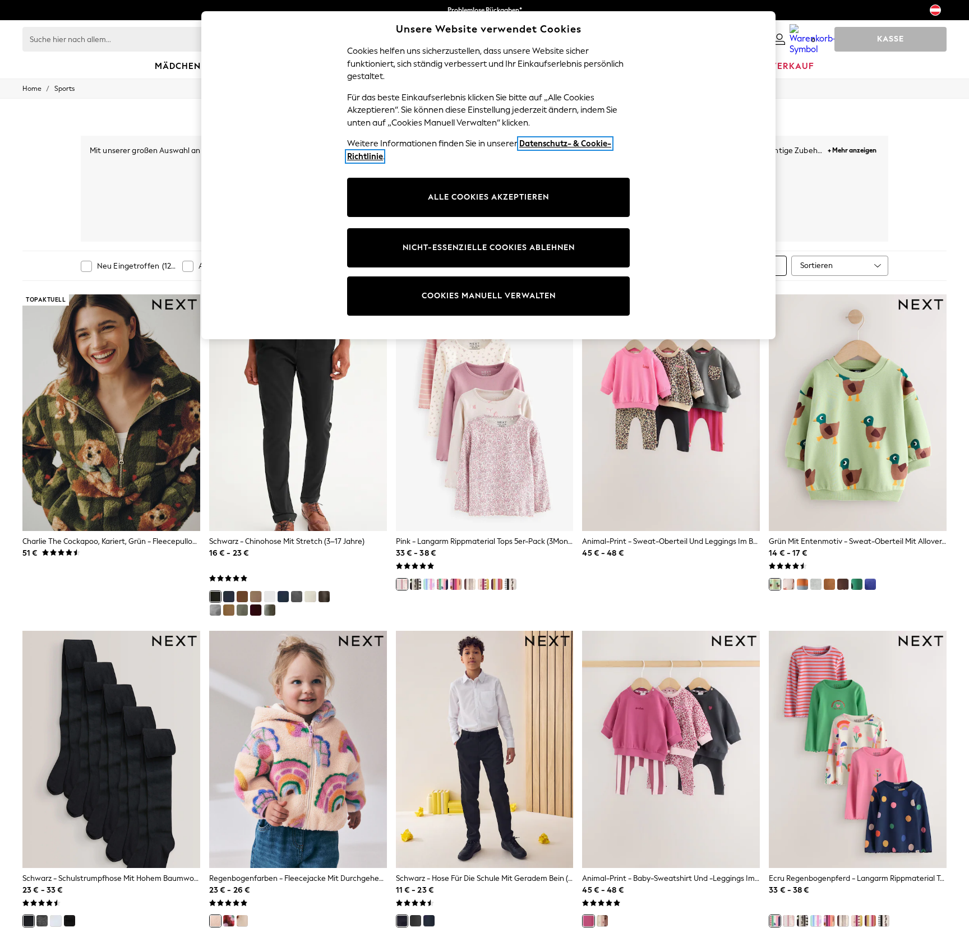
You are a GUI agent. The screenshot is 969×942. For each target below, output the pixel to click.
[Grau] (215, 610)
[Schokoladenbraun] (324, 596)
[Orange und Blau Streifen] (802, 584)
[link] (779, 39)
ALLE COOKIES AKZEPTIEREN (488, 197)
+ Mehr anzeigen (852, 148)
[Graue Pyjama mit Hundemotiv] (816, 584)
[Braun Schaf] (842, 584)
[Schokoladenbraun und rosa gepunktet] (602, 920)
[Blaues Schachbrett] (870, 584)
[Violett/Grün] (496, 584)
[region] (488, 175)
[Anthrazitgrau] (296, 596)
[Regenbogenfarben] (215, 920)
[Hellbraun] (228, 610)
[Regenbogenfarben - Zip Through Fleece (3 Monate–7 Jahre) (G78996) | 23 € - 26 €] (298, 749)
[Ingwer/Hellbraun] (242, 596)
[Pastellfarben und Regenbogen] (429, 584)
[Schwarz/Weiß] (415, 584)
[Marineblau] (429, 920)
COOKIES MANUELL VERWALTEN (489, 296)
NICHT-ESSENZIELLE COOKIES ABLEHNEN (489, 247)
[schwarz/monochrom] (510, 584)
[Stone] (255, 596)
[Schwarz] (215, 596)
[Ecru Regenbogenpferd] (442, 584)
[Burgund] (456, 584)
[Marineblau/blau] (228, 596)
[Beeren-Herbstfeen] (483, 584)
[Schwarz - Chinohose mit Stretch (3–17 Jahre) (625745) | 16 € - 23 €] (298, 412)
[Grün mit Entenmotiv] (775, 584)
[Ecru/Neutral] (310, 596)
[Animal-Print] (588, 920)
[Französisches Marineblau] (283, 596)
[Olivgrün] (242, 610)
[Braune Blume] (228, 920)
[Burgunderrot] (255, 610)
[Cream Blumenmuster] (242, 920)
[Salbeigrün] (269, 610)
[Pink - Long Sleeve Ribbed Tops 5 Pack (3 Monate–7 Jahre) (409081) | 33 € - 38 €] (485, 412)
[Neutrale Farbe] (470, 584)
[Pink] (402, 584)
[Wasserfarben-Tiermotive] (788, 584)
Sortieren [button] (816, 265)
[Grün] (856, 584)
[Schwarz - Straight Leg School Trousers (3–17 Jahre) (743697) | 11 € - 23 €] (485, 749)
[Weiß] (269, 596)
